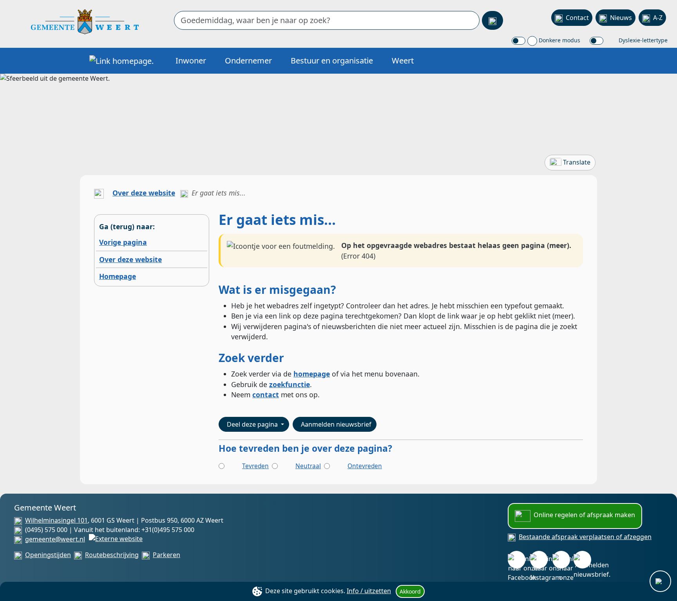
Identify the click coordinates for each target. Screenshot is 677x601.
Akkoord (410, 591)
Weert (403, 60)
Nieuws (621, 17)
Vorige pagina (123, 242)
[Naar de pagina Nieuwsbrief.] (582, 559)
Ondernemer (248, 60)
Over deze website (143, 192)
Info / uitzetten (369, 591)
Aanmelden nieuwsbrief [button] (336, 424)
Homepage (117, 276)
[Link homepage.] (121, 60)
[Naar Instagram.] (539, 559)
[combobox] (327, 20)
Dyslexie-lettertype (642, 40)
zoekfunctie (289, 384)
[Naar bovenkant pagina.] (660, 581)
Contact (577, 17)
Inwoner (191, 60)
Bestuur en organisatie (332, 60)
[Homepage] (85, 21)
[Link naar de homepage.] (99, 192)
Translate (576, 162)
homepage (311, 373)
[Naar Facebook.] (516, 559)
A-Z (658, 17)
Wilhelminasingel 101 (56, 520)
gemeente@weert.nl (55, 539)
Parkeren (166, 554)
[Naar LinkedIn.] (561, 559)
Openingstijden (48, 554)
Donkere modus (558, 40)
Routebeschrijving (112, 554)
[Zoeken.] (492, 20)
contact (265, 394)
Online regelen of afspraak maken (584, 514)
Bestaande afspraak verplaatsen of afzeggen (585, 536)
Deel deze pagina (253, 424)
